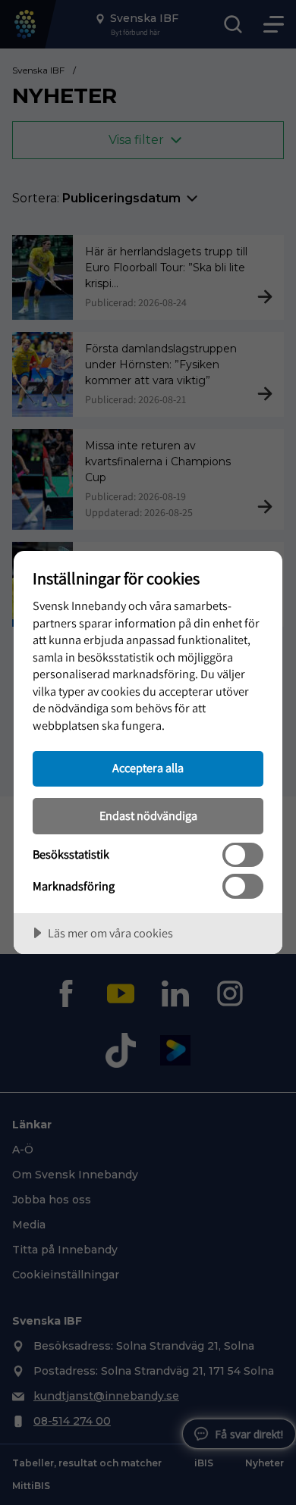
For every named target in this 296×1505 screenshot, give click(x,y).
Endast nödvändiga (148, 815)
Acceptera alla (148, 767)
